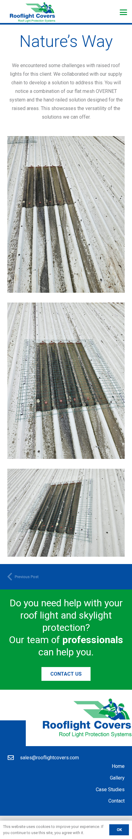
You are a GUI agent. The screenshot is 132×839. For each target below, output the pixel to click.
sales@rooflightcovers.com (49, 758)
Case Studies (110, 789)
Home (118, 766)
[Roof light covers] (66, 214)
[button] (123, 12)
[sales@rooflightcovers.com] (13, 758)
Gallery (117, 778)
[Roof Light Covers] (32, 12)
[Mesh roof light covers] (66, 381)
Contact (116, 801)
